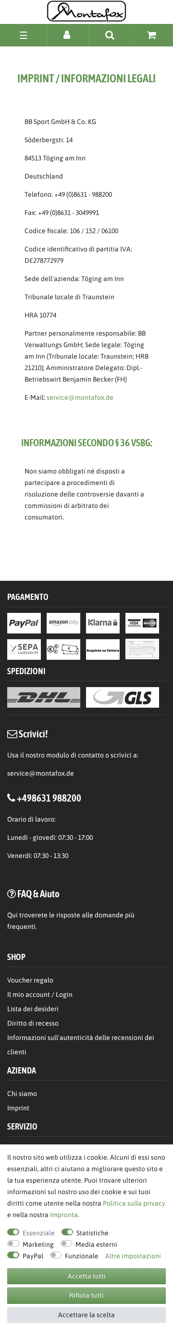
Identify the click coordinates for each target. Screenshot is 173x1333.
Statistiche (92, 1233)
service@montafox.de (80, 397)
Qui (12, 915)
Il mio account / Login (40, 994)
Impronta (64, 1215)
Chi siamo (22, 1093)
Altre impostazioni (133, 1256)
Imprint (18, 1108)
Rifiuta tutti (86, 1295)
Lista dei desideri (33, 1009)
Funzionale (82, 1256)
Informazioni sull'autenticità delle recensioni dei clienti (80, 1045)
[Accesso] (68, 34)
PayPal (33, 1256)
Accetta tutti (87, 1276)
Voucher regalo (30, 980)
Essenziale (39, 1233)
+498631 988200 (49, 797)
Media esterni (96, 1244)
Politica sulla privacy (134, 1203)
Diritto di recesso (33, 1023)
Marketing (38, 1244)
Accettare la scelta (86, 1315)
